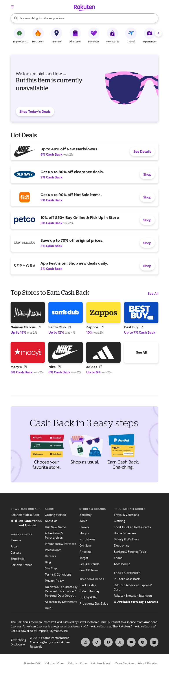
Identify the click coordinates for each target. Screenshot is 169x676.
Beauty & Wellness (126, 539)
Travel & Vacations (126, 514)
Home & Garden (125, 533)
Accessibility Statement (61, 601)
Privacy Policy (54, 580)
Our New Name (55, 527)
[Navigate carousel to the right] (158, 33)
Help (48, 608)
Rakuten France (21, 565)
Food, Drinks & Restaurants (132, 527)
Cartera (16, 552)
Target (83, 558)
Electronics (121, 545)
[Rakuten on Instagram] (85, 642)
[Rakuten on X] (119, 642)
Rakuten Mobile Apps (25, 514)
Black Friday (87, 585)
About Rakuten (148, 663)
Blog (48, 562)
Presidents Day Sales (93, 603)
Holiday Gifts (88, 597)
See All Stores (88, 570)
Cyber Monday (89, 591)
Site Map (51, 568)
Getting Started (55, 514)
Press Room (53, 550)
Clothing (119, 521)
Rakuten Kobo (77, 663)
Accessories (122, 564)
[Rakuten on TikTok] (96, 642)
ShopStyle (17, 558)
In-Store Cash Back (127, 579)
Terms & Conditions (58, 574)
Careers (50, 556)
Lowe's (84, 527)
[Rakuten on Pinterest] (142, 642)
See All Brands (89, 564)
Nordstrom (87, 539)
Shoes (118, 558)
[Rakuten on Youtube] (131, 642)
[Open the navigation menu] (12, 7)
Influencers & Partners (60, 543)
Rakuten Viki (32, 663)
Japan (14, 546)
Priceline (85, 551)
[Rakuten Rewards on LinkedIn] (154, 642)
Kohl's (83, 521)
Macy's (84, 533)
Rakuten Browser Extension (133, 595)
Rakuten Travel (100, 663)
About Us (51, 521)
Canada (16, 540)
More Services (124, 663)
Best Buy (85, 514)
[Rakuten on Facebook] (108, 642)
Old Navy (85, 545)
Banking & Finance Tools (130, 551)
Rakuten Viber (54, 663)
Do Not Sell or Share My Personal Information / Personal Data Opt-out (61, 591)
